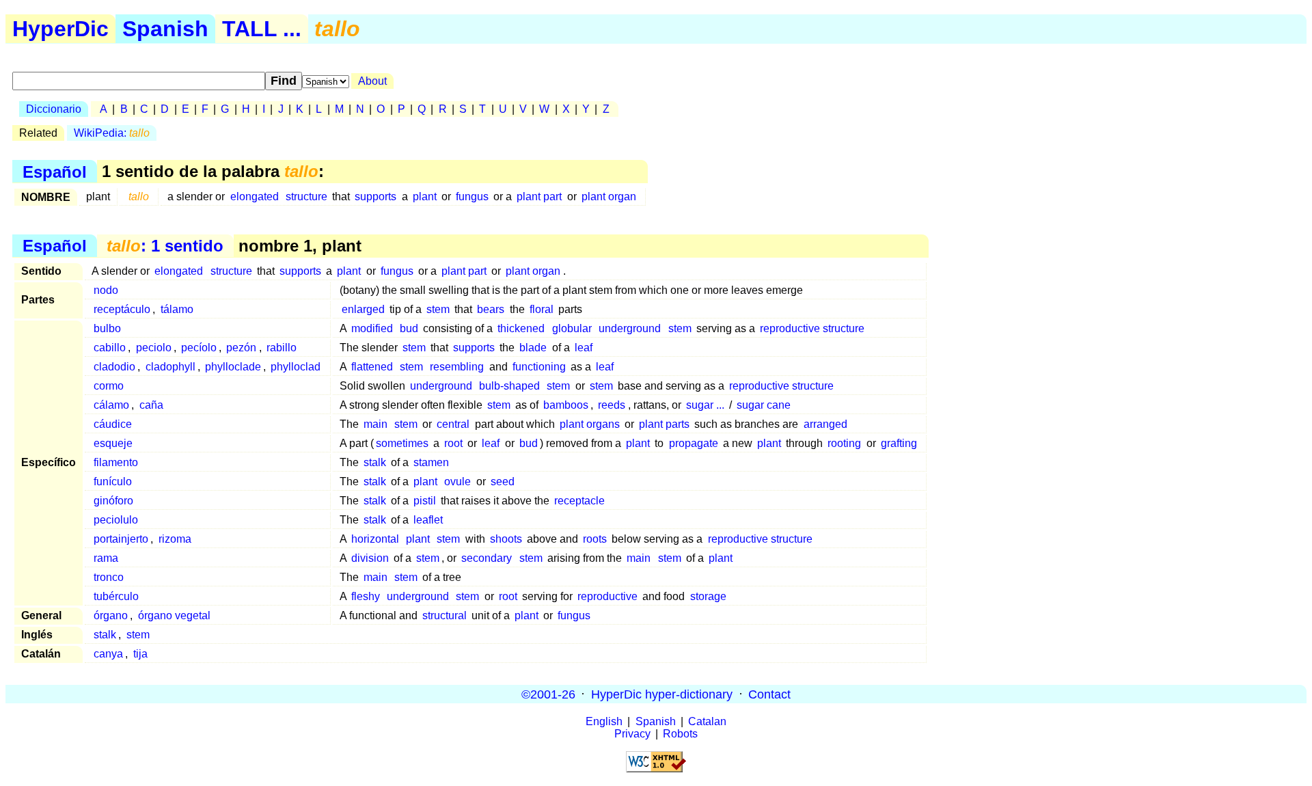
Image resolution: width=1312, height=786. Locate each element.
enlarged (363, 309)
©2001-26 (548, 694)
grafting (899, 443)
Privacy (632, 734)
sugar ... (705, 405)
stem (438, 309)
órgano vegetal (174, 615)
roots (595, 539)
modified (372, 328)
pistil (424, 500)
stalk (375, 462)
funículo (113, 481)
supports (375, 196)
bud (409, 328)
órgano (111, 615)
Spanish (165, 28)
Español (55, 171)
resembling (457, 366)
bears (490, 309)
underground (630, 328)
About (372, 81)
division (370, 558)
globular (572, 328)
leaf (583, 347)
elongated (254, 196)
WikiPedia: (112, 133)
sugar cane (764, 405)
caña (151, 405)
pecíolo (199, 347)
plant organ (609, 196)
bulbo (107, 328)
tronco (109, 577)
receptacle (579, 500)
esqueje (113, 443)
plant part (539, 196)
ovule (457, 481)
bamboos (565, 405)
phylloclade (233, 366)
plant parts (664, 424)
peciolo (154, 347)
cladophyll (170, 366)
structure (306, 196)
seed (503, 481)
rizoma (175, 539)
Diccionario (53, 109)
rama (106, 558)
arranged (825, 424)
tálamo (177, 309)
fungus (472, 196)
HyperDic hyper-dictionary (662, 694)
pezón (241, 347)
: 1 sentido (165, 245)
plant (425, 196)
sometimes (402, 443)
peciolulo (116, 520)
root (453, 443)
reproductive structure (812, 328)
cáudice (113, 424)
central (453, 424)
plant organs (590, 424)
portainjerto (121, 539)
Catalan (707, 721)
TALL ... (261, 28)
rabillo (281, 347)
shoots (506, 539)
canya (108, 654)
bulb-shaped (509, 386)
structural (444, 615)
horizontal (375, 539)
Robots (680, 734)
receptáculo (122, 309)
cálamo (111, 405)
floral (542, 309)
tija (140, 654)
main (375, 424)
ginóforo (113, 500)
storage (708, 596)
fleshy (365, 596)
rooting (844, 443)
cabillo (110, 347)
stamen (431, 462)
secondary (486, 558)
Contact (769, 694)
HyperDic (60, 28)
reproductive (607, 596)
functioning (539, 366)
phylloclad (295, 366)
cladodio (114, 366)
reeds (611, 405)
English (604, 721)
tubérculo (116, 596)
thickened (521, 328)
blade (533, 347)
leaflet (428, 520)
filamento (116, 462)
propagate (693, 443)
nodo (106, 290)
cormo (109, 386)
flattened (372, 366)
